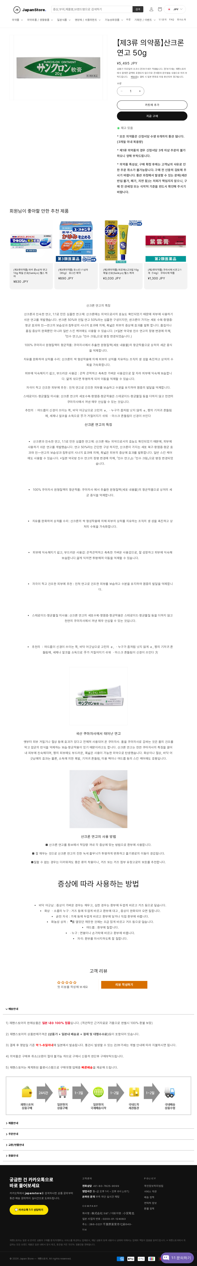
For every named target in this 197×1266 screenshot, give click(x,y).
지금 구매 (152, 116)
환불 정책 (149, 1208)
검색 (138, 9)
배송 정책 (149, 1197)
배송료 (134, 77)
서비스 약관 (150, 1191)
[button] (17, 20)
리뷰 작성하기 (124, 985)
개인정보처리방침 (154, 1185)
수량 (119, 83)
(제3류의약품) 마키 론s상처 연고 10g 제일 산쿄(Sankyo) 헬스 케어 (30, 273)
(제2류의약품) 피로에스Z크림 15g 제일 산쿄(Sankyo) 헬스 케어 (121, 271)
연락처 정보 (150, 1203)
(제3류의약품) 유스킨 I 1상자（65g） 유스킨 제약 (73, 271)
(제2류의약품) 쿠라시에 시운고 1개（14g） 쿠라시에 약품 (164, 271)
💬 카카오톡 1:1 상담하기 (29, 1209)
